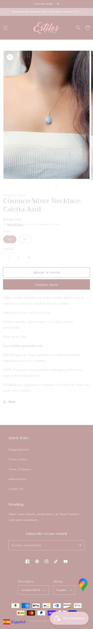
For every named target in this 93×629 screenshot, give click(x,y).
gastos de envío (15, 224)
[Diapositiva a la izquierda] (37, 186)
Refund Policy (18, 479)
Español (61, 590)
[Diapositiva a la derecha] (56, 186)
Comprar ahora (46, 284)
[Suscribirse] (79, 545)
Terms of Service (20, 469)
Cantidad (8, 248)
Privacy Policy (18, 459)
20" (25, 239)
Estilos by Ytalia (40, 621)
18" (10, 239)
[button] (5, 27)
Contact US (16, 488)
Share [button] (12, 401)
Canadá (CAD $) (30, 590)
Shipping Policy (19, 449)
